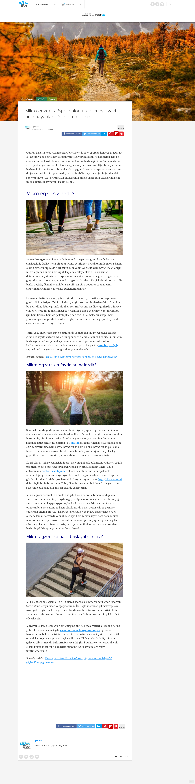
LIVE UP (41, 99)
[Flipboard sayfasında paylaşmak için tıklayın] (116, 133)
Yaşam (52, 99)
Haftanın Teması (26, 99)
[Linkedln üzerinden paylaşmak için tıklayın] (104, 134)
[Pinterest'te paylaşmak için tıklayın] (111, 134)
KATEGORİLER (42, 4)
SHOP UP (70, 4)
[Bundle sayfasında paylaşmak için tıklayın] (121, 133)
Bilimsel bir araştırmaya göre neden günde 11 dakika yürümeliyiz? (81, 357)
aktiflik (75, 443)
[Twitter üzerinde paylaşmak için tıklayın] (91, 134)
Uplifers (35, 127)
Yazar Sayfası (121, 757)
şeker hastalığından (55, 471)
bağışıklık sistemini (110, 479)
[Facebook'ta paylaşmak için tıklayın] (72, 134)
